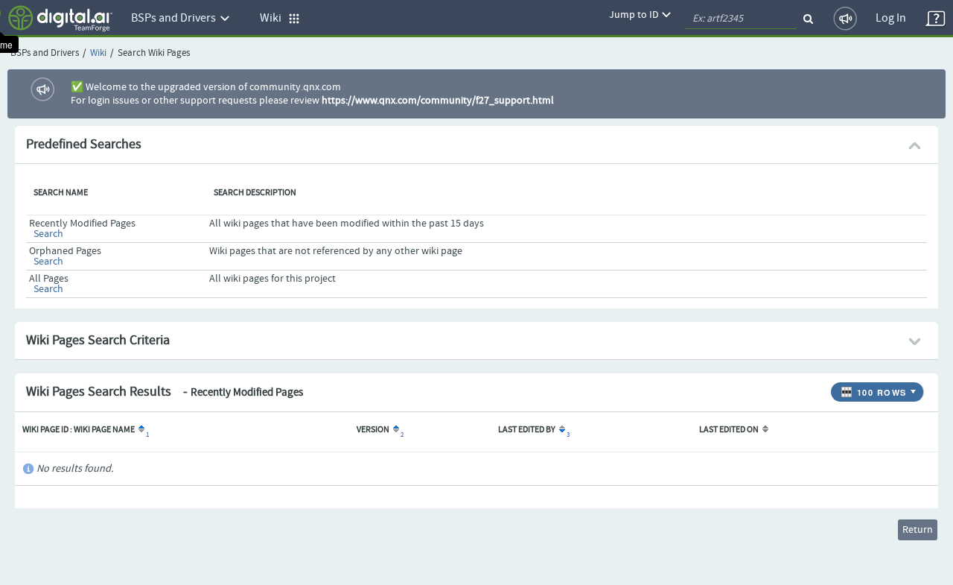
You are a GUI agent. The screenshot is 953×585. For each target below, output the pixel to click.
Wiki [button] (274, 18)
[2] (395, 430)
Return (917, 530)
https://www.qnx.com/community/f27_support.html (438, 100)
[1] (140, 430)
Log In (891, 18)
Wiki (98, 53)
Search (48, 234)
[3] (561, 430)
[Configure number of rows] (915, 388)
